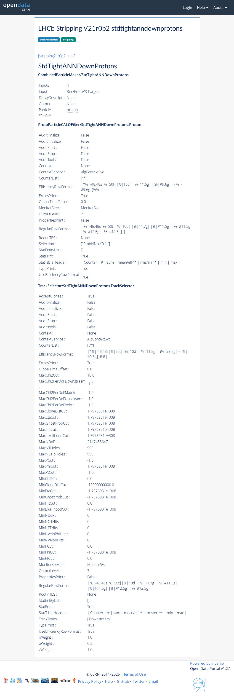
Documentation (49, 39)
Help (109, 681)
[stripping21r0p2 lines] (56, 55)
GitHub (123, 681)
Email (153, 681)
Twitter (139, 681)
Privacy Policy (89, 681)
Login (187, 7)
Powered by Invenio (207, 663)
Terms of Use (134, 674)
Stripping (68, 39)
